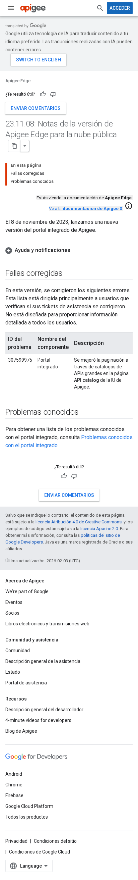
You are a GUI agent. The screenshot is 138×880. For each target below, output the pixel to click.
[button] (69, 250)
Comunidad (17, 650)
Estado (12, 672)
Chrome (13, 784)
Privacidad (16, 841)
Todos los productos (26, 817)
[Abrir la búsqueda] (100, 8)
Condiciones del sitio (55, 841)
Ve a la (85, 208)
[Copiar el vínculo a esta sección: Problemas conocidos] (85, 413)
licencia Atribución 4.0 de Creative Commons (79, 521)
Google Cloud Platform (29, 806)
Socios (12, 613)
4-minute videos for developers (38, 720)
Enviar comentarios (36, 108)
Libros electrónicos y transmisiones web (47, 623)
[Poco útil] (53, 94)
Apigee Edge (17, 80)
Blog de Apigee (21, 731)
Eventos (13, 602)
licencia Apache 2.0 (99, 528)
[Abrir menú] (10, 8)
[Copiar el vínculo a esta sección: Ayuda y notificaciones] (77, 250)
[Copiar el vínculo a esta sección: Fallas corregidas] (69, 274)
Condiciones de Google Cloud (39, 852)
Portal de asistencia (26, 682)
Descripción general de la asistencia (42, 661)
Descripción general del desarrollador (44, 709)
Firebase (14, 795)
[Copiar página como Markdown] (14, 146)
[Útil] (43, 94)
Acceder (120, 8)
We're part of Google (27, 591)
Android (13, 774)
